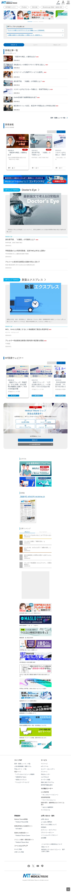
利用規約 (43, 827)
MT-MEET (19, 828)
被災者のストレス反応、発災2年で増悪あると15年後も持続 (34, 106)
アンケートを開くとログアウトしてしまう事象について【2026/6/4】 (26, 30)
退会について (45, 847)
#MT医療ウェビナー (10, 7)
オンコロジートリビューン (50, 794)
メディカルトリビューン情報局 (25, 774)
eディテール (44, 766)
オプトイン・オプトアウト (49, 830)
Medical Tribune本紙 (22, 822)
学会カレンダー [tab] (57, 44)
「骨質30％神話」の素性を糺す (25, 57)
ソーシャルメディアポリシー (49, 835)
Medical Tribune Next (22, 842)
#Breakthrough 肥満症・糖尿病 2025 (52, 7)
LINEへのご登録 (19, 852)
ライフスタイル (45, 810)
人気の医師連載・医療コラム (22, 766)
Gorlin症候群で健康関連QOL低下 (25, 97)
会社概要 (43, 838)
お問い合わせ (45, 819)
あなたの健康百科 (48, 807)
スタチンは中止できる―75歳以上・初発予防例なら (32, 89)
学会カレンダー (45, 774)
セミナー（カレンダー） (48, 769)
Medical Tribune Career (23, 835)
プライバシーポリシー (47, 832)
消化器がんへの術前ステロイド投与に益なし (29, 65)
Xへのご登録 (18, 849)
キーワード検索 (45, 779)
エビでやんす (45, 777)
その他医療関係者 (34, 444)
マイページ (44, 763)
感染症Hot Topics (21, 777)
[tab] (14, 44)
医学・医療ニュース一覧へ (58, 118)
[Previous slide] (51, 131)
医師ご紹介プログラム (47, 782)
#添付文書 (34, 7)
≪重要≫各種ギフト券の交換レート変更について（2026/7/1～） (25, 35)
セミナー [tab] (35, 44)
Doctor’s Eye (29, 189)
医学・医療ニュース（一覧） (22, 763)
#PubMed (24, 7)
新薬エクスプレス (33, 279)
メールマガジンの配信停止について (51, 844)
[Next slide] (61, 131)
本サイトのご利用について (49, 824)
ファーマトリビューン (49, 800)
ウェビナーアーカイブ (22, 782)
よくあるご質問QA (46, 822)
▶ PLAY (13, 395)
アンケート (44, 771)
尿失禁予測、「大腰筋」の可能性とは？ (28, 81)
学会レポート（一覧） (20, 769)
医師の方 (35, 440)
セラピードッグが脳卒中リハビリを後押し (29, 72)
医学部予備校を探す (47, 785)
